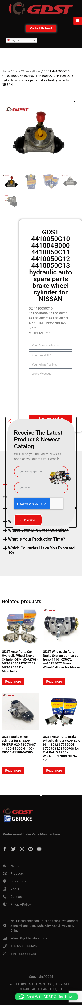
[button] (46, 996)
